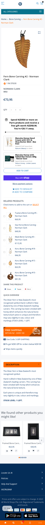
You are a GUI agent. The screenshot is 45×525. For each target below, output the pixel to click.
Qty (5, 109)
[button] (19, 457)
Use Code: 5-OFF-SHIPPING (17, 339)
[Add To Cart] (7, 451)
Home (3, 19)
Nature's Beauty (21, 148)
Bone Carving (15, 19)
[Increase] (20, 110)
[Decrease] (11, 110)
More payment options (23, 183)
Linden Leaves (31, 163)
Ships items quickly (14, 349)
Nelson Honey (20, 163)
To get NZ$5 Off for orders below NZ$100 (23, 344)
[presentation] (3, 440)
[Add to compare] (16, 450)
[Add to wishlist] (11, 450)
